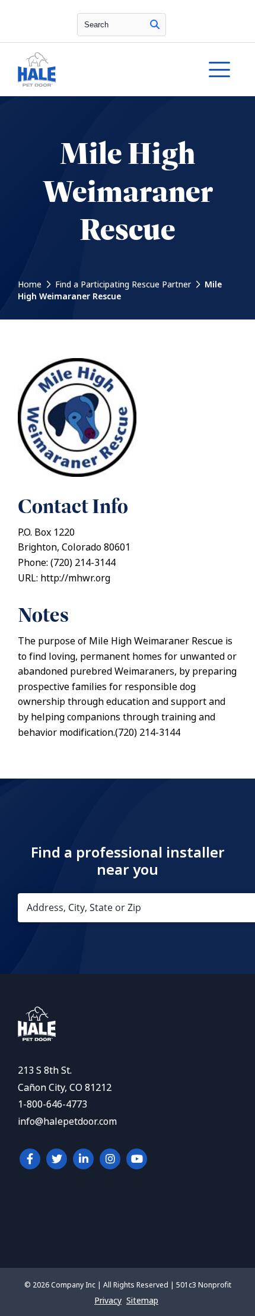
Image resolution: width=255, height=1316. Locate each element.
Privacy (108, 1300)
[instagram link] (110, 1159)
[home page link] (98, 69)
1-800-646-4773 (52, 1104)
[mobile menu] (219, 69)
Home (30, 284)
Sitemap (142, 1300)
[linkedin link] (83, 1159)
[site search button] (154, 24)
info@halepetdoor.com (67, 1121)
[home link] (37, 1038)
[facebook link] (30, 1159)
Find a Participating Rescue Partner (123, 284)
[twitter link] (56, 1159)
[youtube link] (136, 1159)
